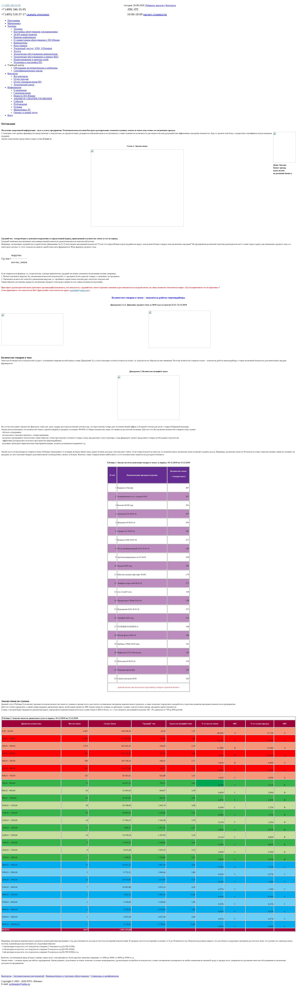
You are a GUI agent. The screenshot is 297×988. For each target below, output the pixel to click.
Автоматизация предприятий (28, 976)
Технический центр (24, 84)
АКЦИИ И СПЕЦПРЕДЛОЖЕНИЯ (33, 98)
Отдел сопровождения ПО (28, 82)
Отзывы (18, 107)
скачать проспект (38, 14)
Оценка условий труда (25, 112)
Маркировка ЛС (22, 109)
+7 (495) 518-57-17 (13, 14)
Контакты (12, 73)
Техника (11, 26)
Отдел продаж (21, 79)
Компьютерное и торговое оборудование (67, 976)
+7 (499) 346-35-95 (13, 9)
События (18, 101)
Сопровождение (22, 93)
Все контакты (21, 76)
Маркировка (14, 23)
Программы (13, 20)
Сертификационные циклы (28, 70)
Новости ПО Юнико (24, 95)
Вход (10, 115)
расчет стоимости (155, 14)
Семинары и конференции (105, 976)
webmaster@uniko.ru (19, 984)
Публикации (20, 104)
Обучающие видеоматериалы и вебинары (36, 68)
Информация (14, 87)
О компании (20, 90)
